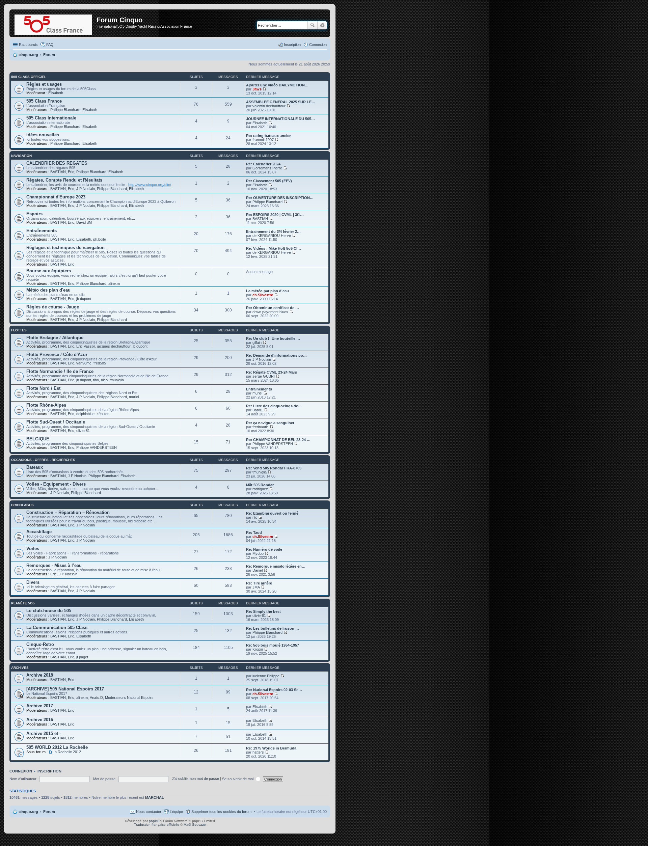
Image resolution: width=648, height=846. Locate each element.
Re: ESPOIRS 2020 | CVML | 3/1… (275, 215)
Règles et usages (44, 84)
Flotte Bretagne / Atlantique (54, 337)
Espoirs (34, 213)
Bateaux (34, 467)
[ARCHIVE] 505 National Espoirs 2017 (65, 688)
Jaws (257, 89)
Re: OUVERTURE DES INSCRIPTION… (280, 198)
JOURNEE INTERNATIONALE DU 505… (280, 119)
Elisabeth (55, 93)
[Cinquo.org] (54, 23)
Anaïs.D (96, 697)
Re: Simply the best (263, 611)
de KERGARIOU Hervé (271, 236)
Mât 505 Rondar (260, 485)
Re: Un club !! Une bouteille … (273, 338)
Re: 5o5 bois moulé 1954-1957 (272, 645)
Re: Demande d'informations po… (276, 355)
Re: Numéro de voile (264, 549)
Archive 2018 (39, 675)
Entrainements (259, 389)
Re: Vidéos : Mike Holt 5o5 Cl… (273, 248)
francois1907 (263, 140)
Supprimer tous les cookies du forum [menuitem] (221, 812)
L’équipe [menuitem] (176, 812)
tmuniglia (117, 380)
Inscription (49, 771)
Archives (20, 668)
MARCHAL (154, 797)
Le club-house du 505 (48, 610)
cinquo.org (28, 812)
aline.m (114, 283)
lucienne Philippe (265, 676)
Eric (71, 172)
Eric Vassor (85, 346)
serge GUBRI (263, 376)
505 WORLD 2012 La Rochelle (57, 747)
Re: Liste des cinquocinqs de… (274, 406)
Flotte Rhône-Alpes (46, 405)
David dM (84, 222)
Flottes (19, 330)
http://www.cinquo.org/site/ (149, 185)
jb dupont (83, 299)
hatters (258, 752)
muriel (134, 397)
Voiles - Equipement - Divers (56, 484)
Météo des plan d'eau (48, 290)
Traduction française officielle (156, 824)
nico (104, 380)
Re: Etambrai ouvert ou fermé (272, 513)
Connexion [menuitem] (318, 45)
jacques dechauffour (114, 346)
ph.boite (99, 239)
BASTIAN (58, 172)
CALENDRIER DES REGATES (56, 163)
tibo (96, 380)
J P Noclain (85, 189)
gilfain (257, 342)
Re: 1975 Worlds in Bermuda (271, 748)
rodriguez (260, 489)
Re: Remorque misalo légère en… (275, 566)
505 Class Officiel (28, 77)
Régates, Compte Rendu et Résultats (64, 180)
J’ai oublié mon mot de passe (195, 779)
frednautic (260, 427)
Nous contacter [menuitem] (148, 812)
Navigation (21, 156)
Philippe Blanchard (65, 110)
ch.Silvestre (262, 295)
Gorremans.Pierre (267, 168)
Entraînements (41, 230)
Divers (32, 582)
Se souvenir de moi (238, 779)
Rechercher (312, 25)
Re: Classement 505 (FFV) (269, 181)
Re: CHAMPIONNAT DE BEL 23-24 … (278, 440)
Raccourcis (28, 45)
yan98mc (83, 363)
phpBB (154, 821)
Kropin (257, 649)
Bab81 (257, 410)
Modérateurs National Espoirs (129, 697)
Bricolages (22, 505)
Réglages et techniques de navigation (65, 247)
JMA (256, 587)
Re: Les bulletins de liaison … (272, 628)
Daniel (257, 570)
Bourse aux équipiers (48, 270)
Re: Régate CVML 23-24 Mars (271, 372)
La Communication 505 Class (56, 627)
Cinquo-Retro (40, 644)
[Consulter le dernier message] (264, 89)
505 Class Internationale (51, 117)
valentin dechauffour (269, 106)
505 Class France (44, 101)
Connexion (20, 771)
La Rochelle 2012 (67, 752)
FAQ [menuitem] (50, 45)
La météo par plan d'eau (267, 291)
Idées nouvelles (42, 134)
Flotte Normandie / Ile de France (59, 371)
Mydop (258, 553)
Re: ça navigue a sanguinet (270, 423)
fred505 (99, 363)
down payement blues (270, 312)
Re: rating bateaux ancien (269, 136)
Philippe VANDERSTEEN (96, 447)
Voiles (32, 548)
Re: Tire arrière (259, 583)
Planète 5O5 (23, 603)
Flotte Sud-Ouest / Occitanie (55, 422)
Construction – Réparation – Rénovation (68, 512)
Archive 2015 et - (43, 733)
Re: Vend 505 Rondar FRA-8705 (273, 468)
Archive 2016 (39, 719)
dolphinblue (85, 414)
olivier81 (83, 431)
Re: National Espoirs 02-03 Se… (274, 690)
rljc (254, 517)
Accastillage (39, 531)
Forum (49, 812)
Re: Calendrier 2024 (263, 164)
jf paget (82, 657)
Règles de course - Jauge (52, 306)
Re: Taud (254, 532)
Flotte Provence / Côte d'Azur (56, 354)
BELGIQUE (37, 438)
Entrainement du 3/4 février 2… (273, 231)
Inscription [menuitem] (292, 45)
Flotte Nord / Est (43, 388)
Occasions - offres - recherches (43, 460)
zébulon (103, 414)
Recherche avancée (322, 25)
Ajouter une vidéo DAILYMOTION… (277, 85)
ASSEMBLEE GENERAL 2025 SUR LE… (280, 102)
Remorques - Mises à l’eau (54, 565)
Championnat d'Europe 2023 (55, 196)
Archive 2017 (39, 705)
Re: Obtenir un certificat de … (272, 308)
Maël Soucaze (195, 824)
